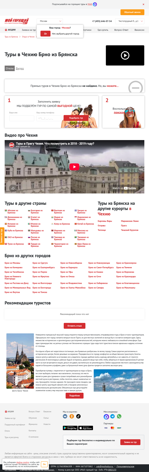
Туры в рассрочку (12, 437)
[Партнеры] (124, 428)
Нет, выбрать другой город (65, 33)
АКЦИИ (10, 411)
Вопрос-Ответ (34, 411)
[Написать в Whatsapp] (119, 416)
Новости (47, 424)
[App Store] (85, 428)
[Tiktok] (78, 416)
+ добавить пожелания (76, 123)
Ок (44, 464)
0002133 (112, 469)
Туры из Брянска (11, 36)
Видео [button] (20, 68)
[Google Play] (70, 428)
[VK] (65, 416)
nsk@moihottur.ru (105, 466)
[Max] (95, 4)
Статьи (46, 418)
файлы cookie (22, 462)
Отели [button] (10, 68)
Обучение (33, 418)
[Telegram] (112, 416)
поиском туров (123, 112)
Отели (7, 431)
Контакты (32, 430)
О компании (33, 437)
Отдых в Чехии (28, 36)
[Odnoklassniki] (72, 416)
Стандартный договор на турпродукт (37, 469)
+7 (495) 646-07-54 (102, 21)
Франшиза (33, 424)
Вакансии (47, 411)
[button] (125, 55)
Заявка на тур (10, 418)
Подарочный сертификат (15, 424)
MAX (90, 4)
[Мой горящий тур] (17, 21)
